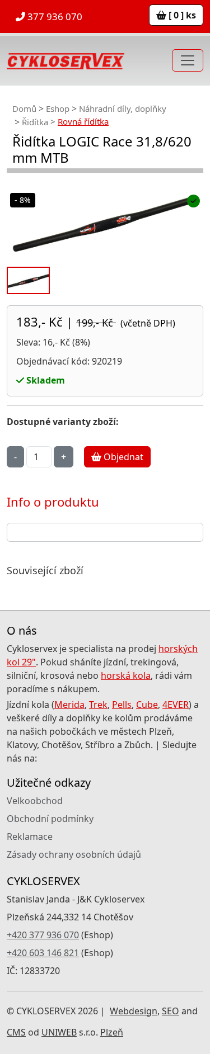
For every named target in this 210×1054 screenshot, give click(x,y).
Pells (122, 704)
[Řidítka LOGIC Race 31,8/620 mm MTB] (105, 224)
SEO (170, 1011)
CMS (16, 1032)
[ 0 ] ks (181, 15)
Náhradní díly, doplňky (122, 108)
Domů (24, 108)
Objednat (122, 457)
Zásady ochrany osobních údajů (74, 854)
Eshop (57, 108)
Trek (98, 704)
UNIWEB (59, 1032)
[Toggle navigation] (187, 60)
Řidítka (35, 121)
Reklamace (30, 836)
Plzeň (111, 1032)
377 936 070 (53, 16)
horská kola (126, 675)
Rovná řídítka (83, 121)
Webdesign (133, 1011)
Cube (147, 704)
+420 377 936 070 (43, 935)
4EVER (175, 704)
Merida (69, 704)
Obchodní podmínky (50, 818)
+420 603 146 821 (43, 953)
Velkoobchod (35, 801)
